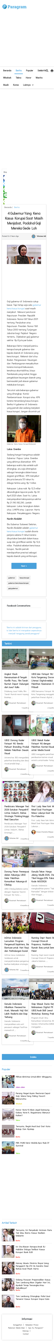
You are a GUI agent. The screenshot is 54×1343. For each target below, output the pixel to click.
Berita (19, 70)
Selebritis (42, 70)
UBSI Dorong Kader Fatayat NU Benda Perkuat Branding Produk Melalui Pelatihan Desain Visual (16, 747)
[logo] (14, 4)
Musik (6, 84)
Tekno (18, 77)
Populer (29, 70)
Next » (24, 565)
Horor (28, 77)
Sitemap (25, 1331)
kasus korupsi (24, 578)
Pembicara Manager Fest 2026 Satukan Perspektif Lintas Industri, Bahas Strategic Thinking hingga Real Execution (16, 813)
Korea (16, 84)
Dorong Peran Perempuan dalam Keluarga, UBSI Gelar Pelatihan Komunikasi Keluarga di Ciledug (17, 878)
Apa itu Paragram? (35, 1328)
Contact (26, 1334)
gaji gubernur (13, 588)
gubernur (11, 578)
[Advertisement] (27, 39)
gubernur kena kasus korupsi (18, 583)
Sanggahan (17, 1325)
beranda (7, 70)
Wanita (39, 77)
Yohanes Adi (41, 236)
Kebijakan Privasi (31, 1325)
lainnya (27, 84)
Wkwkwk (7, 77)
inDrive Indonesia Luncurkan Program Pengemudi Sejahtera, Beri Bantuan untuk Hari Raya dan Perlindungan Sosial (17, 944)
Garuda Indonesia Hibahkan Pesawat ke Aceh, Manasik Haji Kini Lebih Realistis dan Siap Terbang (16, 1010)
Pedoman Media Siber (16, 1328)
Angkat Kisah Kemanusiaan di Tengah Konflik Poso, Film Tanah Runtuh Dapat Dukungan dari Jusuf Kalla (16, 680)
